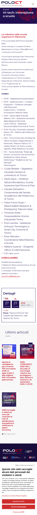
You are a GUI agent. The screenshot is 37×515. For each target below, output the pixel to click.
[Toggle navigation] (33, 4)
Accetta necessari (18, 507)
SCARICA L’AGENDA (9, 258)
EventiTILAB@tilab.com (10, 276)
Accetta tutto (18, 501)
